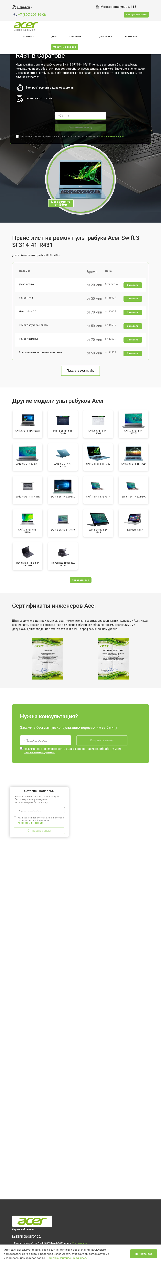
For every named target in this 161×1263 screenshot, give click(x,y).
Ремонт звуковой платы (33, 325)
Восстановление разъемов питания (40, 352)
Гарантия (75, 36)
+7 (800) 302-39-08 (32, 15)
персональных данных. (111, 136)
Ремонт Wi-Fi (26, 297)
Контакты (131, 36)
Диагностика (27, 284)
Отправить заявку (80, 127)
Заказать (133, 285)
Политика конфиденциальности (67, 1257)
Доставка (105, 36)
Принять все (143, 1253)
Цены (53, 36)
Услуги (27, 36)
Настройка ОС (27, 311)
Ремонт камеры (28, 338)
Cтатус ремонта (136, 14)
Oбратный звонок (64, 47)
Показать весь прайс (80, 370)
